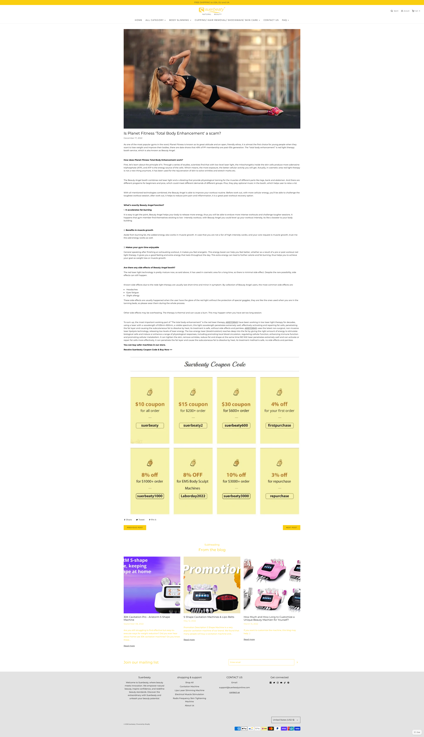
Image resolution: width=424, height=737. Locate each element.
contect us (234, 692)
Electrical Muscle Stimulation (189, 694)
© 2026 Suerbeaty (129, 724)
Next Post (291, 528)
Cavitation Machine (189, 686)
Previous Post (135, 528)
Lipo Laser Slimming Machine (189, 690)
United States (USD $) (284, 720)
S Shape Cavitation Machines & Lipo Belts (209, 616)
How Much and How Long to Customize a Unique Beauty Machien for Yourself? (269, 618)
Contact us (271, 20)
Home (138, 20)
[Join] (297, 662)
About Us (189, 705)
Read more (129, 646)
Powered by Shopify (143, 724)
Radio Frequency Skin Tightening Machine (189, 700)
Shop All (189, 682)
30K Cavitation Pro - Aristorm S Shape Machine (147, 618)
